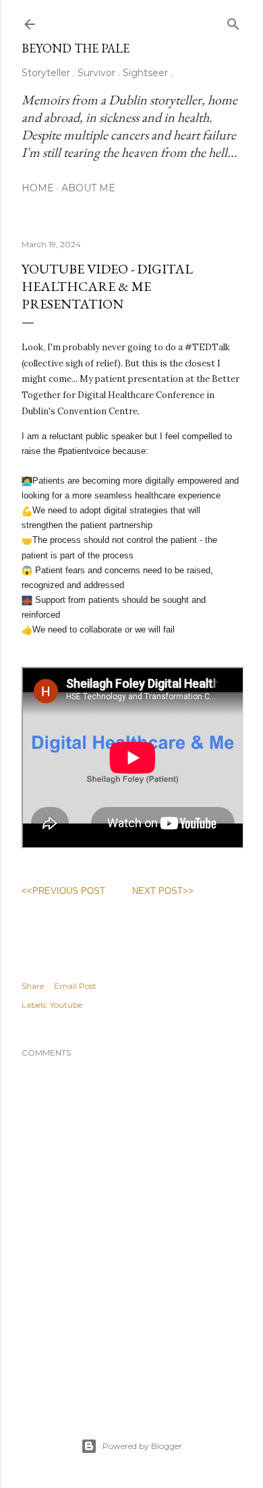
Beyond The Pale (75, 48)
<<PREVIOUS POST (63, 891)
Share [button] (33, 986)
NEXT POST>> (163, 891)
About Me (88, 188)
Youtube (66, 1005)
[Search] (233, 21)
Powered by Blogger (142, 1446)
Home (38, 188)
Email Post (75, 986)
